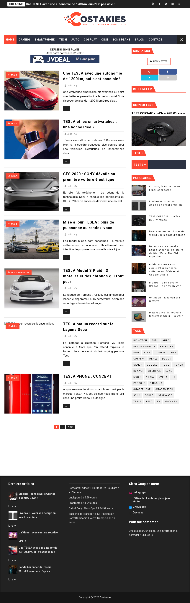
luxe (169, 371)
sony (136, 395)
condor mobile (165, 352)
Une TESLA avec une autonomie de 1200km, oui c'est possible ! (70, 4)
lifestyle (154, 371)
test (149, 401)
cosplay (139, 358)
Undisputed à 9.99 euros (83, 497)
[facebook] (159, 4)
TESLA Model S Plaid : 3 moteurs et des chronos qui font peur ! (93, 276)
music (137, 377)
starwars (165, 395)
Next (70, 426)
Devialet (138, 512)
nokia (150, 377)
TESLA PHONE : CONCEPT (87, 376)
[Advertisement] (65, 449)
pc (173, 377)
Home (10, 39)
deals (153, 358)
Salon (139, 39)
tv (158, 401)
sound (149, 395)
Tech (63, 39)
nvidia (163, 377)
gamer (137, 365)
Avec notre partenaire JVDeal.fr (64, 53)
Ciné (104, 39)
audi (155, 340)
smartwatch (164, 389)
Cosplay (90, 39)
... (66, 108)
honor (178, 365)
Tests (138, 164)
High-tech (140, 340)
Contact (156, 39)
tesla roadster (20, 272)
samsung (156, 383)
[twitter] (166, 4)
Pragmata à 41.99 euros (83, 502)
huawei (138, 371)
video (14, 326)
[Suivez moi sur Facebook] (168, 72)
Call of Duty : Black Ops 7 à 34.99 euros (91, 508)
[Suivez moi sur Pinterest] (168, 77)
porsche (139, 383)
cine (147, 352)
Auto (75, 39)
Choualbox (139, 506)
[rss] (179, 4)
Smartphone (45, 39)
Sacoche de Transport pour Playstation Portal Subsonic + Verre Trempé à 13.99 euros (92, 518)
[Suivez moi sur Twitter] (149, 77)
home (165, 365)
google (152, 365)
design (166, 358)
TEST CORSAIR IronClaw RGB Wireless (159, 113)
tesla (14, 75)
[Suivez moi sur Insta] (149, 72)
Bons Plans (121, 39)
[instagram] (172, 4)
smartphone (142, 389)
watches (171, 401)
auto (165, 340)
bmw (136, 352)
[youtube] (153, 4)
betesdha (166, 346)
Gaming (24, 39)
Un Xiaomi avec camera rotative (38, 532)
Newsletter (160, 61)
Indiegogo (139, 492)
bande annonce (144, 346)
